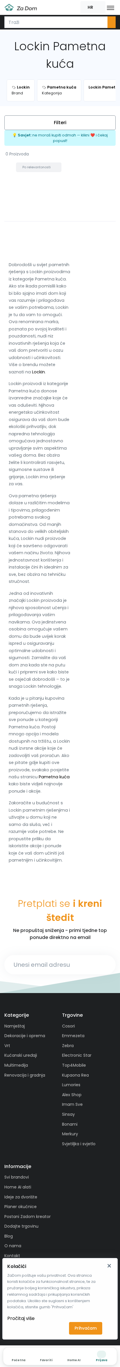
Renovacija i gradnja (24, 1075)
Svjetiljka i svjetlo (79, 1144)
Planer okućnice (20, 1207)
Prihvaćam (86, 1328)
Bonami (69, 1124)
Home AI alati (17, 1187)
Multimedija (16, 1065)
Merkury (70, 1134)
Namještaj (14, 1026)
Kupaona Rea (75, 1075)
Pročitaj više (21, 1318)
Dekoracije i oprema (24, 1036)
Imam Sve (72, 1104)
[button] (92, 7)
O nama (12, 1246)
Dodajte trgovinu (21, 1226)
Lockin (38, 372)
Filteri (60, 122)
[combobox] (56, 22)
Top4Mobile (74, 1065)
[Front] (20, 7)
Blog (8, 1236)
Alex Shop (72, 1095)
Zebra (68, 1046)
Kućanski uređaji (20, 1055)
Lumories (71, 1085)
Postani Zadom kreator (27, 1216)
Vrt (7, 1046)
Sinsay (68, 1114)
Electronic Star (76, 1055)
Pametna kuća (54, 777)
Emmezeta (73, 1036)
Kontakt (12, 1256)
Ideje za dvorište (20, 1197)
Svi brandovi (16, 1177)
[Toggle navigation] (110, 7)
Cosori (68, 1026)
